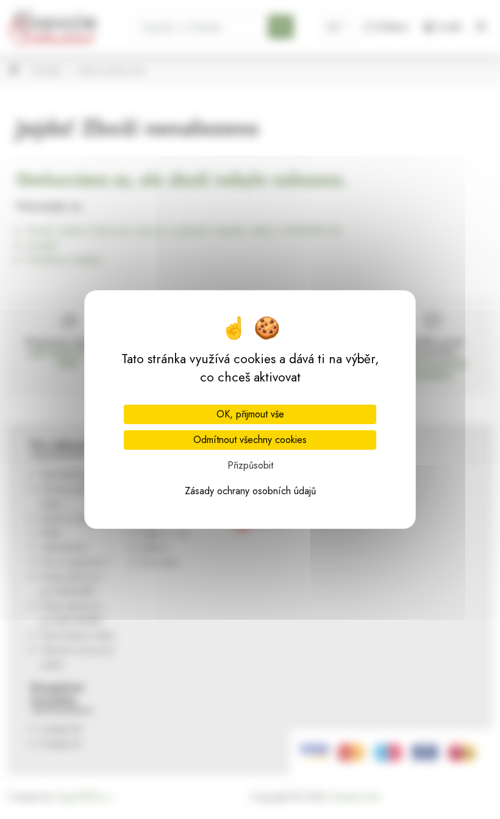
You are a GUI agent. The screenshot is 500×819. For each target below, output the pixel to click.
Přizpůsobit (250, 465)
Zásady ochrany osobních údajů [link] (250, 491)
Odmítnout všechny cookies (250, 440)
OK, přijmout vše (250, 414)
